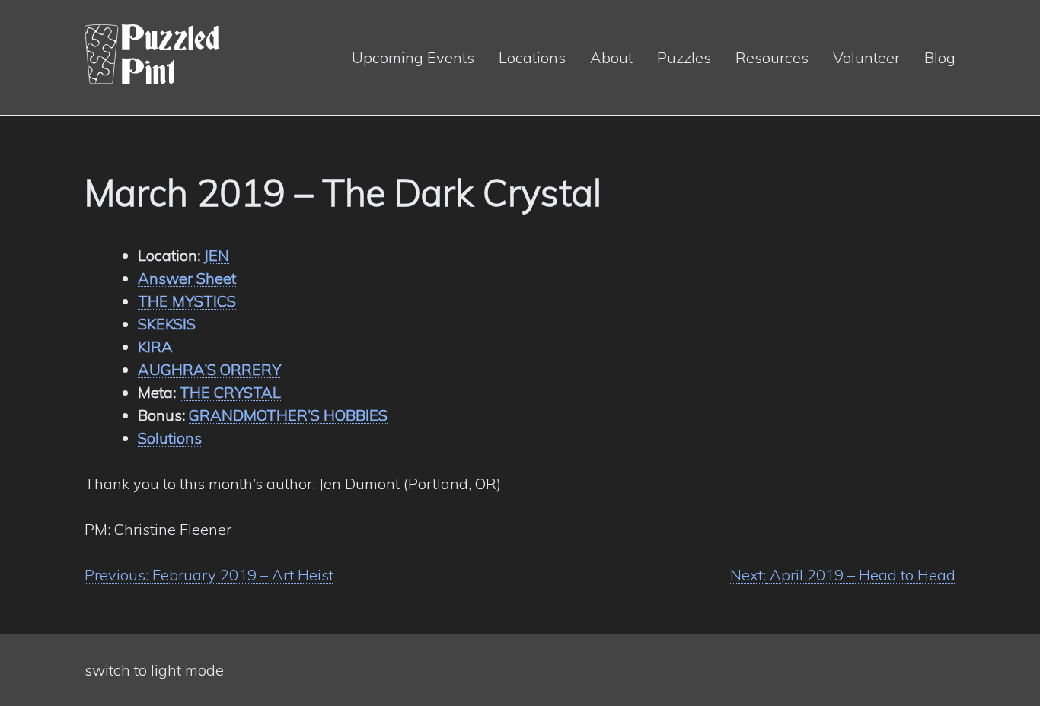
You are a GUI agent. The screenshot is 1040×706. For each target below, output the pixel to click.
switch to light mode (154, 669)
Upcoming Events (413, 57)
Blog (939, 57)
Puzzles (684, 57)
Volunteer (866, 57)
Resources (772, 57)
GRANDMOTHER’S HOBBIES (288, 415)
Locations (532, 57)
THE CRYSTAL (230, 392)
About (611, 57)
